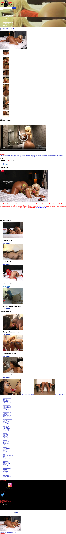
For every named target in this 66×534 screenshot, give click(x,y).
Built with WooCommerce (5, 508)
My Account (5, 510)
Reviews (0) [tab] (5, 164)
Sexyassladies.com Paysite (8, 15)
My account (5, 11)
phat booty (2, 156)
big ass (27, 155)
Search (14, 8)
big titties (48, 155)
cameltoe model (56, 155)
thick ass (6, 156)
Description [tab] (5, 163)
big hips (39, 155)
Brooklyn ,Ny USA (4, 500)
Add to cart (3, 154)
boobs (51, 155)
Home (1, 28)
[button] (0, 30)
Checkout (5, 12)
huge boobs (62, 155)
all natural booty (22, 155)
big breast (35, 155)
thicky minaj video (34, 156)
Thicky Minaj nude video (25, 156)
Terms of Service (6, 16)
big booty (31, 155)
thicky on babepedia (3, 209)
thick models (11, 156)
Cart (3, 14)
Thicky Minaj (6, 28)
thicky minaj (16, 156)
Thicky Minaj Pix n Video (41, 207)
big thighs (44, 155)
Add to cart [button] (8, 243)
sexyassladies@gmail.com (5, 501)
